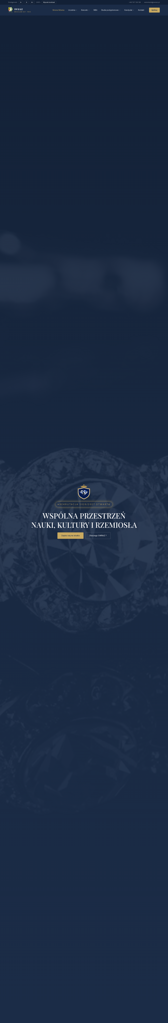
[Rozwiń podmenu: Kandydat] (133, 10)
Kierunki (84, 10)
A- (21, 2)
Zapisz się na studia (70, 535)
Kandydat (128, 10)
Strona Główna (58, 10)
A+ (32, 2)
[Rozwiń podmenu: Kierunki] (89, 10)
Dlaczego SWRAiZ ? (98, 535)
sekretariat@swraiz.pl (152, 2)
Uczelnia (71, 10)
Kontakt (141, 10)
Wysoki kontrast (49, 2)
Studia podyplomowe (110, 10)
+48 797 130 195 (135, 2)
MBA (95, 10)
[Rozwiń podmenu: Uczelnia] (76, 10)
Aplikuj (154, 10)
